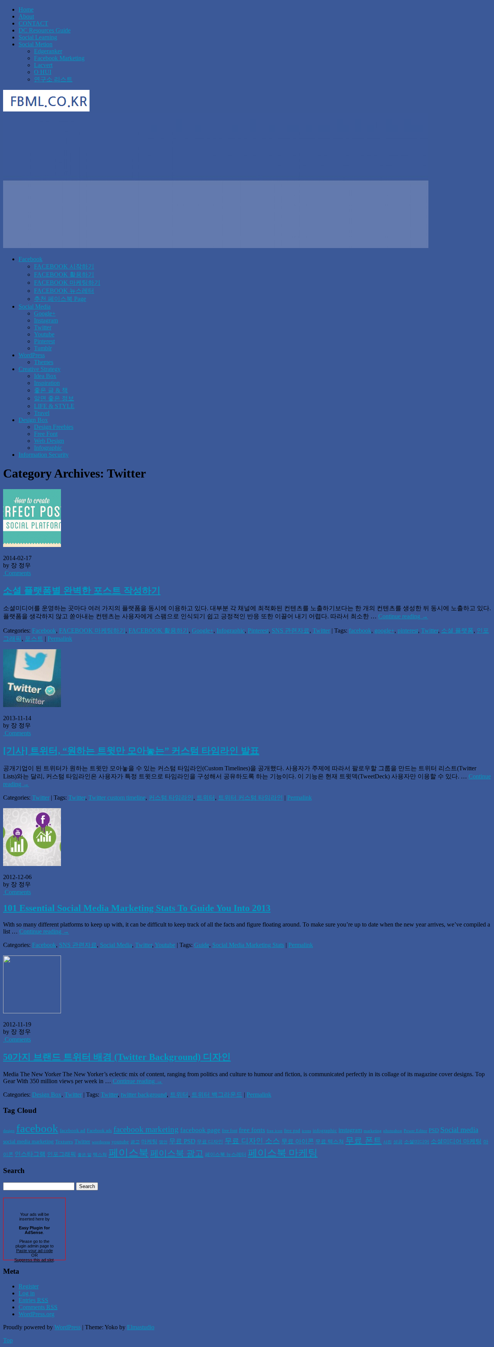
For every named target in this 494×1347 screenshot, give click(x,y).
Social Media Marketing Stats (248, 945)
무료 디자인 (210, 1141)
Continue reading (403, 616)
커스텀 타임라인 (171, 797)
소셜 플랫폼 (457, 630)
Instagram (46, 320)
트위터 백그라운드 (216, 1094)
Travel (41, 413)
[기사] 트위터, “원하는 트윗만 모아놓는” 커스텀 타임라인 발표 (131, 751)
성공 (398, 1141)
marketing (373, 1131)
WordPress (32, 355)
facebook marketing (146, 1129)
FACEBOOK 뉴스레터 (64, 290)
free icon (275, 1131)
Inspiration (47, 383)
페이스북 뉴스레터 (225, 1154)
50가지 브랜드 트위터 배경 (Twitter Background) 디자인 (117, 1057)
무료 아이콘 (297, 1141)
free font (229, 1130)
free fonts (252, 1130)
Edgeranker (48, 51)
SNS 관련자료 (291, 630)
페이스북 (128, 1152)
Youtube (44, 334)
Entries (33, 1300)
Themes (43, 362)
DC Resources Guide (45, 30)
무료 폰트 (363, 1140)
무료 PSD (182, 1141)
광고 (135, 1141)
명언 (163, 1142)
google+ (384, 630)
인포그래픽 (61, 1154)
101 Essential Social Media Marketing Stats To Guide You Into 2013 (137, 908)
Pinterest (44, 341)
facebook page (200, 1130)
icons (306, 1131)
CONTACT (33, 23)
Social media (459, 1130)
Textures (64, 1141)
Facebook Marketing (59, 58)
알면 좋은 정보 (54, 398)
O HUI (42, 72)
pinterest (408, 630)
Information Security (44, 454)
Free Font (46, 433)
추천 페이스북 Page (60, 298)
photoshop (392, 1131)
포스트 (34, 638)
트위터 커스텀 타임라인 (250, 797)
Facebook (30, 259)
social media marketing (28, 1141)
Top (8, 1340)
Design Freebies (53, 427)
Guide (201, 945)
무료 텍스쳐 (329, 1141)
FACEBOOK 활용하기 (64, 274)
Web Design (49, 440)
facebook (360, 630)
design (9, 1131)
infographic (325, 1130)
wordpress (101, 1142)
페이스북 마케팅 (283, 1153)
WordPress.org (36, 1314)
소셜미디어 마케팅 (456, 1141)
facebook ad (72, 1130)
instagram (350, 1130)
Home (26, 9)
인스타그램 (30, 1154)
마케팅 (149, 1141)
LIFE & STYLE (54, 406)
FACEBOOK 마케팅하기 (67, 282)
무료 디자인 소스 (252, 1141)
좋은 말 (84, 1155)
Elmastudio (140, 1327)
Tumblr (43, 348)
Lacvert (43, 65)
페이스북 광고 (176, 1153)
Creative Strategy (40, 369)
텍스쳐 (100, 1154)
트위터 (205, 797)
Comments (17, 573)
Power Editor (415, 1131)
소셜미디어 (416, 1141)
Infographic (48, 447)
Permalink (59, 638)
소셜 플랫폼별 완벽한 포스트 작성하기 (82, 591)
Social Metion (35, 44)
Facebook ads (99, 1130)
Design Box (33, 420)
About (26, 16)
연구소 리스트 (53, 79)
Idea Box (45, 376)
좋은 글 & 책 (51, 390)
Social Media (35, 306)
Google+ (45, 313)
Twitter (42, 327)
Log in (27, 1293)
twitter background (144, 1094)
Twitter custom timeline (116, 797)
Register (29, 1286)
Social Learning (38, 37)
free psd (292, 1130)
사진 (387, 1142)
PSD (434, 1130)
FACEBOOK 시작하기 (64, 266)
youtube (120, 1141)
